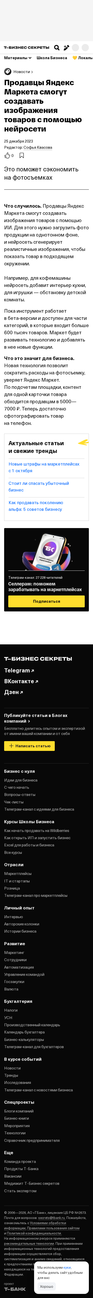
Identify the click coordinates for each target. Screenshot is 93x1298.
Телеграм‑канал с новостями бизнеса (38, 1090)
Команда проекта (20, 1161)
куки (67, 1267)
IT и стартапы (17, 881)
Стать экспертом (20, 1191)
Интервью (13, 916)
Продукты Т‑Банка (21, 1168)
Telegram (17, 670)
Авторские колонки (21, 924)
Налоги (11, 1010)
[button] (56, 47)
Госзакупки (14, 981)
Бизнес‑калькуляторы (24, 1039)
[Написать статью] (66, 47)
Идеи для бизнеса (20, 780)
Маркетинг (14, 952)
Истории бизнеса (20, 931)
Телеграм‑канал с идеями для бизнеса (39, 809)
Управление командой (24, 974)
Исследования (17, 1082)
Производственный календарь (32, 1025)
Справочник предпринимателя (32, 1140)
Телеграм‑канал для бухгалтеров (34, 1046)
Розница (12, 888)
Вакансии (12, 1176)
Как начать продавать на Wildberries (36, 830)
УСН (8, 1017)
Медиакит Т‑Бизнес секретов (31, 1183)
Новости (12, 1068)
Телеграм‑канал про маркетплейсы (35, 895)
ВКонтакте (19, 681)
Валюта (11, 989)
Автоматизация (19, 967)
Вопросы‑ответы (19, 794)
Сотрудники (15, 959)
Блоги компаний (19, 1111)
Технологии (15, 1133)
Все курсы (13, 852)
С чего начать (16, 787)
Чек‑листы (14, 802)
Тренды (11, 1075)
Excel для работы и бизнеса (29, 845)
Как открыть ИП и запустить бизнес (37, 837)
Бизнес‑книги (16, 1118)
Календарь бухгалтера (24, 1032)
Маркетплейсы (18, 873)
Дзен (11, 692)
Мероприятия (17, 1125)
